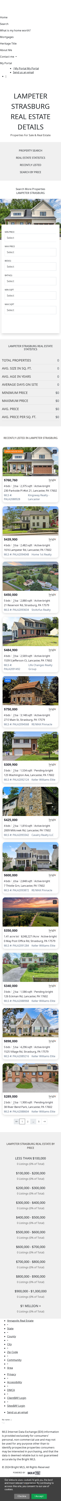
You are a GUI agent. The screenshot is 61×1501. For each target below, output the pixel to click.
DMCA (11, 1390)
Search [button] (4, 24)
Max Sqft (9, 304)
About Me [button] (6, 50)
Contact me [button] (7, 56)
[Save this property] (55, 452)
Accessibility (14, 1382)
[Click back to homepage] (6, 70)
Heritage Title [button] (8, 43)
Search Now (30, 321)
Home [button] (3, 17)
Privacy (11, 1374)
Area (10, 1368)
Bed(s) (8, 260)
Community (14, 1360)
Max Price (10, 246)
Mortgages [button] (7, 37)
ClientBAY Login (16, 1398)
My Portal (32, 68)
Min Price (9, 232)
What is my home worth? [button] (15, 30)
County (11, 1336)
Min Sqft (9, 289)
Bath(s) (8, 275)
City (9, 1344)
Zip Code (12, 1352)
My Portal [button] (6, 63)
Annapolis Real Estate (20, 1320)
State (10, 1328)
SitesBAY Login (16, 1406)
